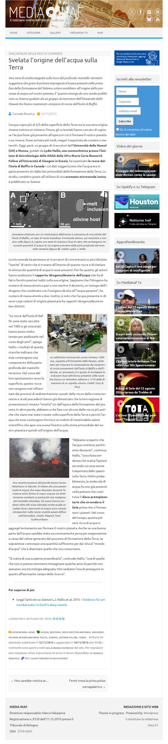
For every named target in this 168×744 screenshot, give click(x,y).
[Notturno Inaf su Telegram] (136, 229)
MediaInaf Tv (79, 32)
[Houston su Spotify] (136, 211)
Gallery (55, 32)
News (31, 632)
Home (13, 32)
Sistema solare (68, 637)
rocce (43, 637)
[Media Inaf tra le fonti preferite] (136, 66)
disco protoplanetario (76, 632)
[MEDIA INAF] (46, 17)
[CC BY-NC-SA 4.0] (59, 618)
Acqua (45, 632)
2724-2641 (25, 731)
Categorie (33, 32)
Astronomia (19, 632)
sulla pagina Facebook (60, 647)
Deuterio (55, 632)
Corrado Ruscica (23, 114)
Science (53, 637)
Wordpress (151, 713)
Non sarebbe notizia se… (30, 680)
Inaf (100, 32)
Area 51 (153, 725)
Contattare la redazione (142, 719)
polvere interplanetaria (24, 637)
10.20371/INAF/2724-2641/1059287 (49, 658)
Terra (82, 637)
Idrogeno (98, 632)
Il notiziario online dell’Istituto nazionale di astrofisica (46, 20)
